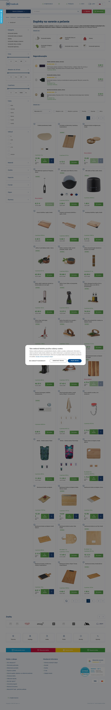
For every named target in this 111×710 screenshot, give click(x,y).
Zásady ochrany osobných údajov (44, 356)
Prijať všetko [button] (75, 360)
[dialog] (55, 355)
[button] (37, 361)
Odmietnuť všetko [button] (58, 360)
